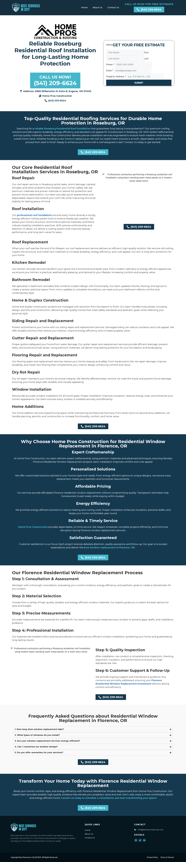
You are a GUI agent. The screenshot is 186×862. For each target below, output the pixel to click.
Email (109, 70)
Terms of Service (167, 857)
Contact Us (113, 7)
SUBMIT (138, 82)
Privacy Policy (152, 857)
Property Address (116, 76)
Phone (110, 64)
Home (84, 7)
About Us (97, 7)
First (146, 52)
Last (146, 58)
